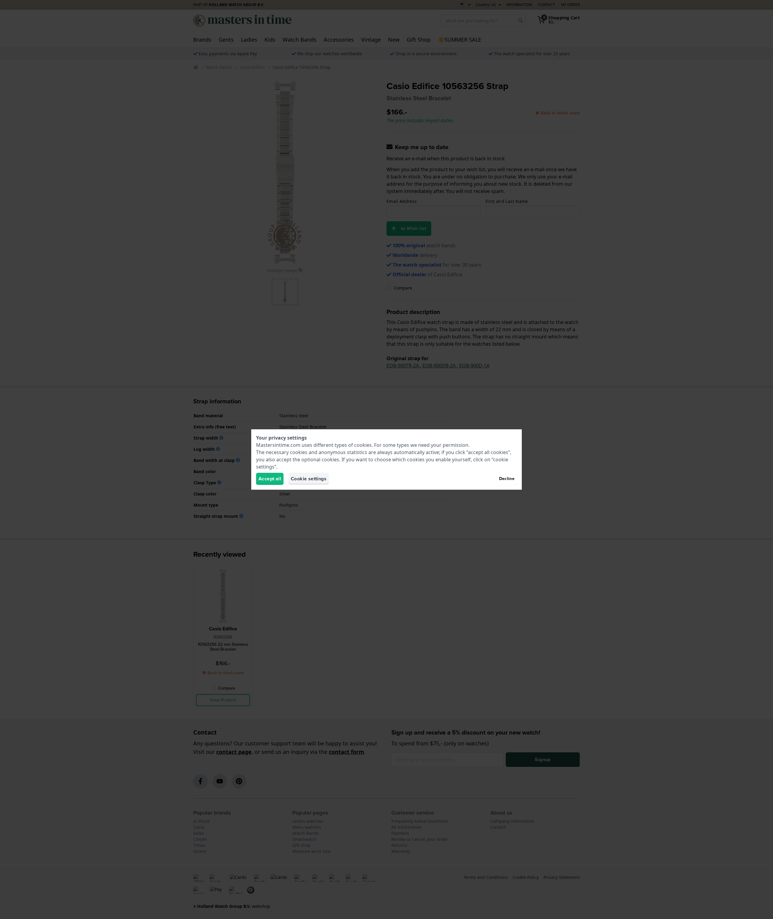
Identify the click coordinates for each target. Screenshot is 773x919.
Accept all (269, 478)
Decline (507, 479)
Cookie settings (308, 478)
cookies (363, 445)
